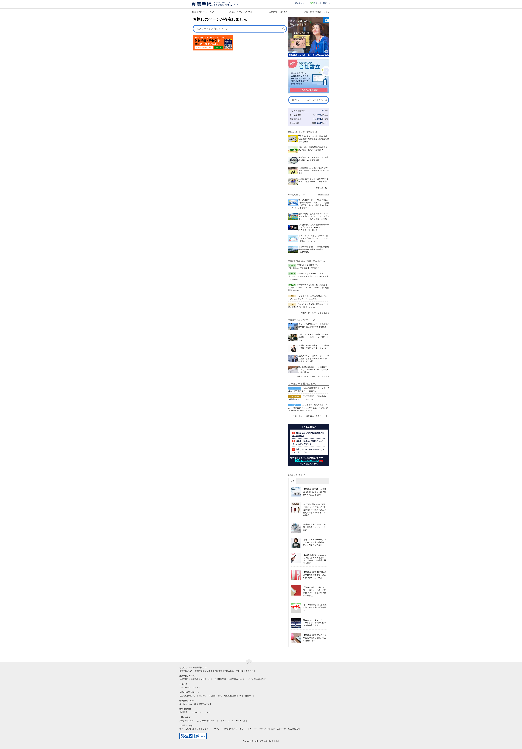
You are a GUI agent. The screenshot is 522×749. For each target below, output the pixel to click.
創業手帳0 (183, 679)
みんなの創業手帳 (187, 696)
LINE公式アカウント (203, 704)
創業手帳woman (235, 679)
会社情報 (183, 712)
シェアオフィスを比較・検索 (209, 696)
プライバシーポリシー (212, 729)
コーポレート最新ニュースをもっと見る (312, 416)
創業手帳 (194, 679)
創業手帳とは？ (186, 671)
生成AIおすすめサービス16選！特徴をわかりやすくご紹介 (314, 527)
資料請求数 (294, 123)
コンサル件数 (295, 115)
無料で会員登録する (203, 671)
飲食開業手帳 (220, 679)
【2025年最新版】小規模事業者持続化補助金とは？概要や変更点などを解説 (315, 492)
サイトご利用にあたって (189, 729)
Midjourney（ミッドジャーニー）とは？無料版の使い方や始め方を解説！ (314, 622)
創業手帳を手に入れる (224, 671)
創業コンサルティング (307, 460)
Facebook (187, 704)
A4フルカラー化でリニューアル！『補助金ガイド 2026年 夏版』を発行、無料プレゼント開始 (308, 408)
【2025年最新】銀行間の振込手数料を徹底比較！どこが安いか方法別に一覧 (315, 575)
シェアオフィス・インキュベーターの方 (228, 720)
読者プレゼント (301, 3)
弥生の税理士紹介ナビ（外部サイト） (240, 696)
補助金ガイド (206, 679)
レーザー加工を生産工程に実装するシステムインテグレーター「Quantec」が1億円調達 (308, 287)
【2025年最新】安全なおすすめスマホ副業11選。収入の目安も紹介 (315, 638)
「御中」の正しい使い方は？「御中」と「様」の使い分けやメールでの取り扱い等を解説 (314, 591)
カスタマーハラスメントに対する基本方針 (268, 729)
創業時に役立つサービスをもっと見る (313, 376)
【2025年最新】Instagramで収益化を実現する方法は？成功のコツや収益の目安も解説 (314, 559)
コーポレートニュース (188, 687)
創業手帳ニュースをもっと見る (315, 313)
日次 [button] (292, 481)
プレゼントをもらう (244, 671)
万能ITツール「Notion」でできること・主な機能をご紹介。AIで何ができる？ (314, 542)
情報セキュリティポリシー (235, 729)
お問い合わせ (203, 720)
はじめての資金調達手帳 (255, 679)
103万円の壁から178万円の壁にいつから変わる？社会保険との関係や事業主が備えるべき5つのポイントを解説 (314, 509)
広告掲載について (187, 720)
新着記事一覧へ (322, 188)
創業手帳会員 (295, 119)
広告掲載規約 (294, 729)
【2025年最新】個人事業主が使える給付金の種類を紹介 (315, 607)
